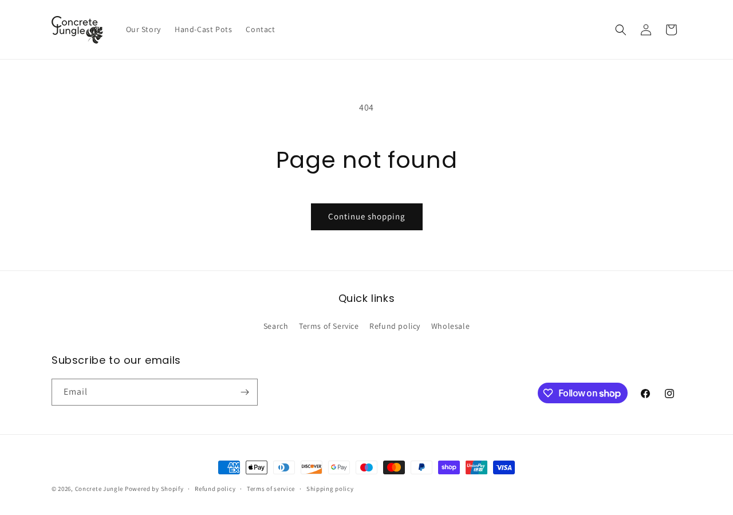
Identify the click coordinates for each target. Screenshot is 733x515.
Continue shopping (366, 216)
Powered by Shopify (154, 489)
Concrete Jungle (99, 489)
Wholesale (450, 326)
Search (276, 326)
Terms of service (271, 489)
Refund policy (394, 326)
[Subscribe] (244, 392)
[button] (620, 29)
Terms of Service (329, 326)
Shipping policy (330, 489)
